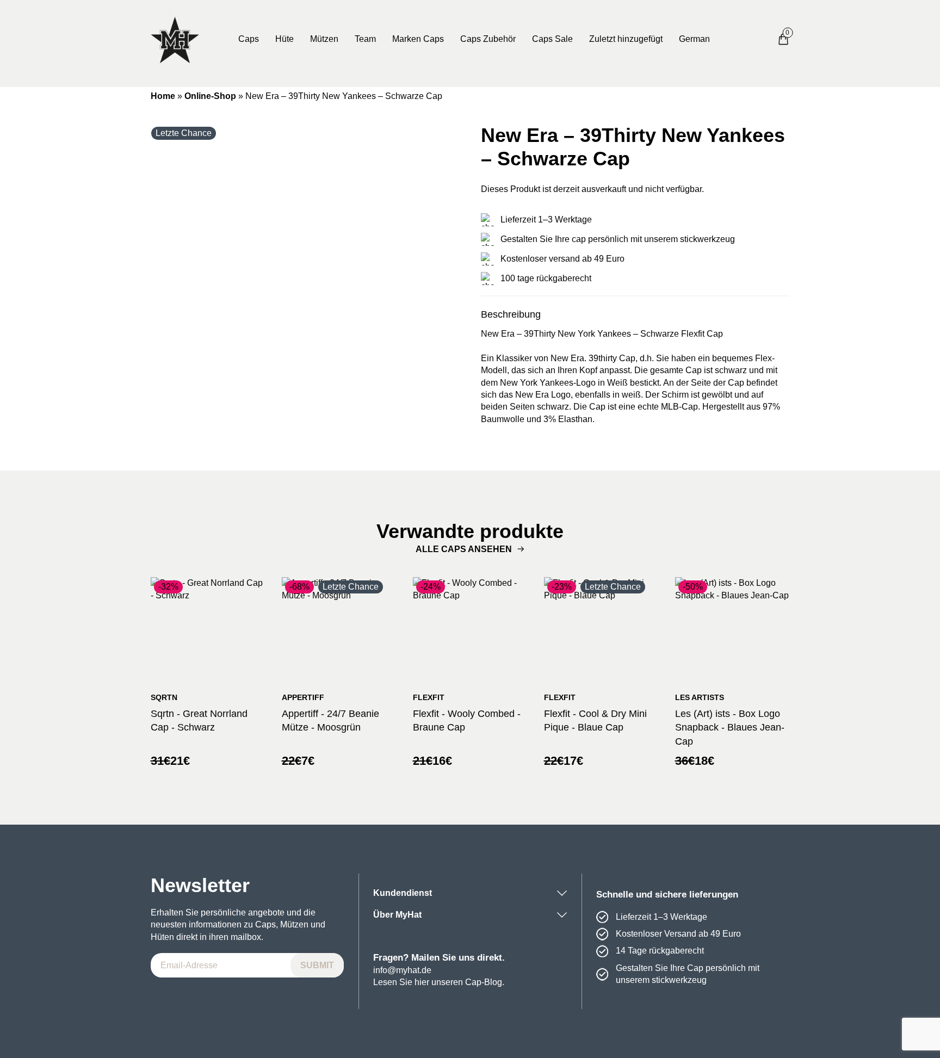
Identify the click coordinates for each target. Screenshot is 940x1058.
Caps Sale (552, 39)
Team (365, 39)
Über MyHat (397, 914)
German (694, 39)
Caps (248, 39)
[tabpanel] (305, 278)
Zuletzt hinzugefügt (626, 39)
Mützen (324, 39)
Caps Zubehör (488, 39)
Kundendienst (402, 893)
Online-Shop (210, 96)
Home (163, 96)
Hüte (284, 39)
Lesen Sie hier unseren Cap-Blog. (438, 982)
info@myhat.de (402, 970)
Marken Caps (418, 39)
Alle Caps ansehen (464, 549)
